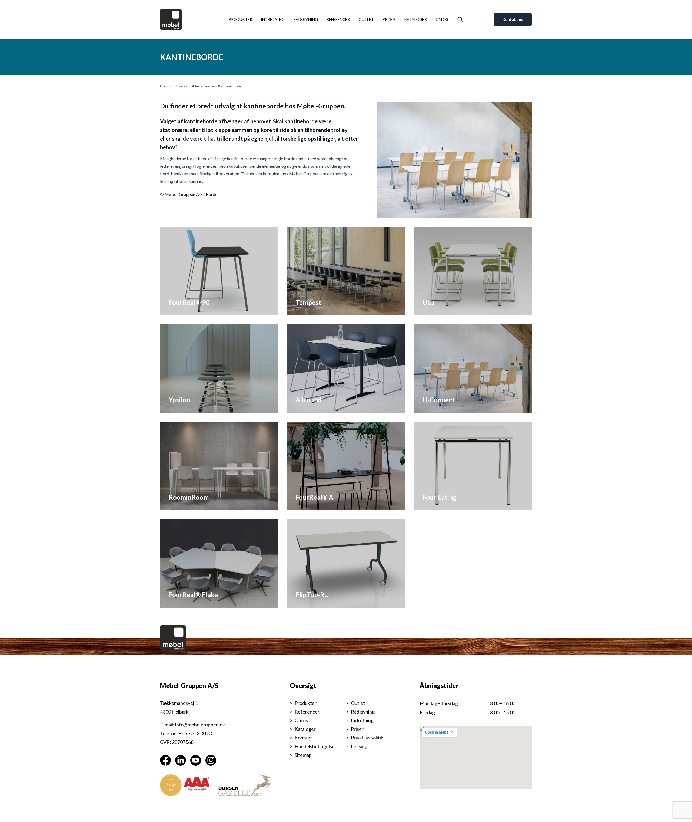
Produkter (240, 19)
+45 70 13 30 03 (195, 733)
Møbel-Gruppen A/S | (185, 194)
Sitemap (303, 755)
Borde (209, 86)
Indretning (273, 19)
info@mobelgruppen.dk (200, 725)
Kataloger (415, 19)
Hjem (164, 86)
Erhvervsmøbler (186, 86)
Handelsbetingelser (316, 746)
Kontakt (303, 738)
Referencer (338, 19)
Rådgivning (305, 19)
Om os (441, 19)
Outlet (366, 19)
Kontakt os (513, 19)
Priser (388, 19)
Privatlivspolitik (367, 738)
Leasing (359, 746)
